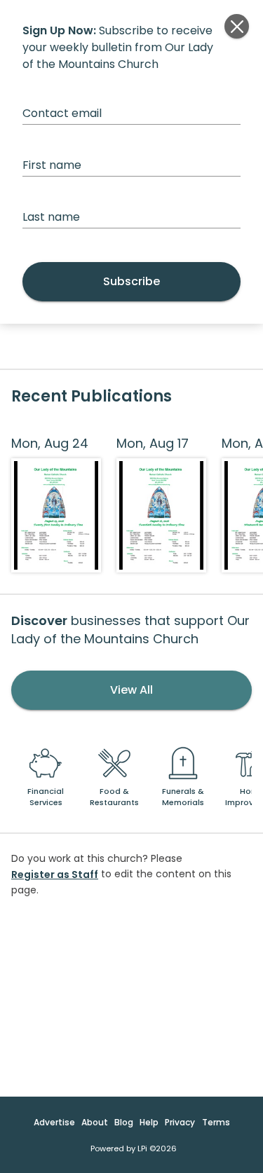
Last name (51, 217)
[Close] (236, 26)
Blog (123, 1122)
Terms (216, 1122)
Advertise (54, 1122)
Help (149, 1122)
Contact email (62, 113)
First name (51, 165)
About (94, 1122)
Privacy (180, 1122)
